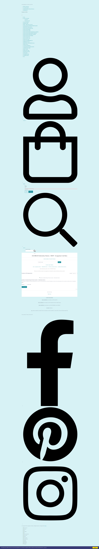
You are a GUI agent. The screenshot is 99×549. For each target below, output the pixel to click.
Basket (27, 191)
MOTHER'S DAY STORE (26, 51)
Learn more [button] (45, 547)
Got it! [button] (95, 547)
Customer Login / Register (49, 264)
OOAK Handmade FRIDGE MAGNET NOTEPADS (30, 33)
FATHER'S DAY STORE (26, 50)
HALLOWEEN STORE (26, 54)
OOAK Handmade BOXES (26, 29)
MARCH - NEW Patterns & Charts (28, 24)
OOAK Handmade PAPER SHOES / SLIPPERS (29, 34)
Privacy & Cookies (27, 20)
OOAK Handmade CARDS (26, 30)
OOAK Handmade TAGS (26, 36)
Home (24, 17)
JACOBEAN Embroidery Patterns (62, 266)
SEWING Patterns (25, 44)
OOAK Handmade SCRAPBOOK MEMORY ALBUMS (30, 25)
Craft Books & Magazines (26, 45)
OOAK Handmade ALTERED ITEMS (28, 28)
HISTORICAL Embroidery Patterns (52, 266)
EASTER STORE (25, 52)
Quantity (23, 284)
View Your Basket (46, 258)
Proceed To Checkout (52, 258)
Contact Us (26, 19)
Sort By (71, 273)
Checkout (30, 191)
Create (45, 525)
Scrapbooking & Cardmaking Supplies (28, 46)
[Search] (35, 251)
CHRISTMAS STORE (26, 55)
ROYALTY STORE (25, 49)
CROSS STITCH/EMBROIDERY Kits (28, 40)
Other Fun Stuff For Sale (26, 38)
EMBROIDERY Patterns (26, 41)
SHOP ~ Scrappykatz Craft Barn (37, 266)
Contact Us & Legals (26, 18)
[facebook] (50, 405)
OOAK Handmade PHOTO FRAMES (28, 35)
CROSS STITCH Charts (26, 39)
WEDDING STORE (25, 23)
